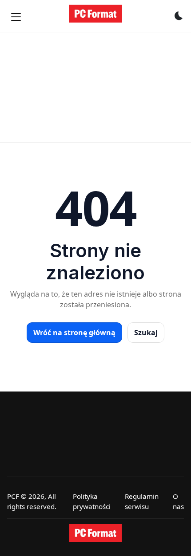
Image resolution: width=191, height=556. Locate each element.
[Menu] (16, 17)
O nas (178, 501)
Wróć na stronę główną (74, 332)
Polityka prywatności (92, 501)
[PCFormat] (95, 533)
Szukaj (146, 332)
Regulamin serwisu (142, 501)
